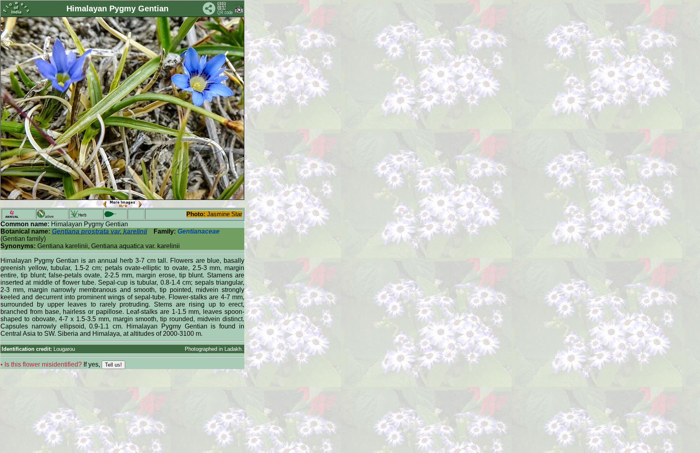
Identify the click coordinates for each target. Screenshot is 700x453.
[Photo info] (239, 11)
